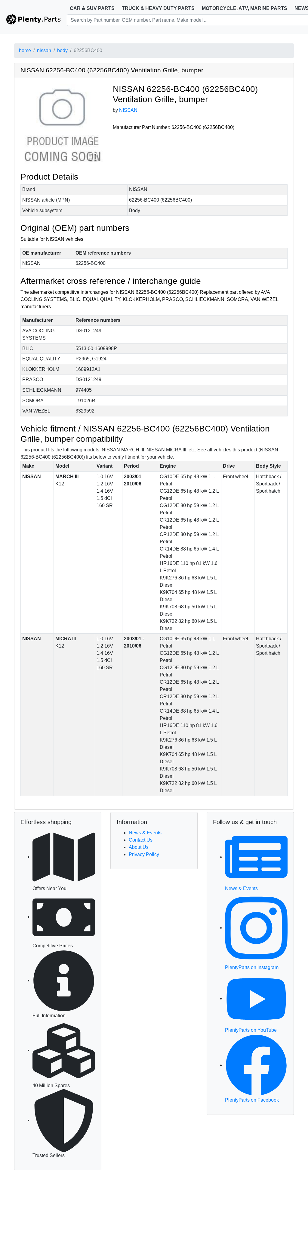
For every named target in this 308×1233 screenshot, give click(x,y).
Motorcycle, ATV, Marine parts (244, 8)
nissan (44, 50)
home (25, 50)
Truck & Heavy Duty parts (158, 8)
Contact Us (140, 839)
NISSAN (128, 110)
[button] (62, 125)
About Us (139, 847)
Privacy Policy (144, 854)
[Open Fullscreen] (93, 156)
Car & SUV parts (92, 8)
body (62, 50)
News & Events (145, 832)
